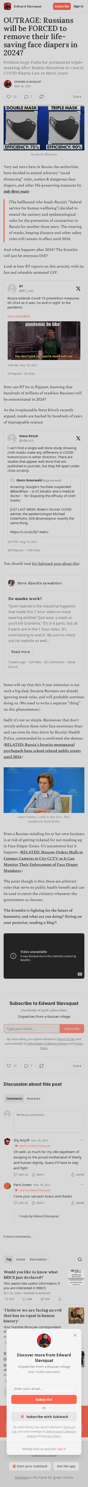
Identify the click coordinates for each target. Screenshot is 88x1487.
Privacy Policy (51, 1436)
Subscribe (44, 1399)
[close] (75, 1335)
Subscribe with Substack (47, 1416)
